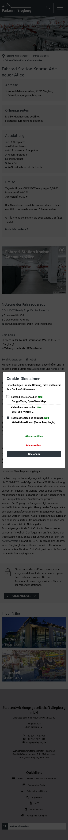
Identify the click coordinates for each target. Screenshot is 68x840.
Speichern (34, 454)
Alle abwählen (34, 445)
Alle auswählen (34, 436)
